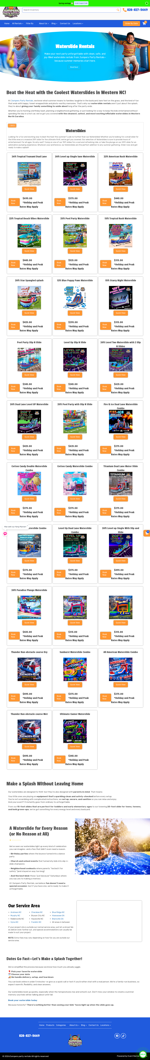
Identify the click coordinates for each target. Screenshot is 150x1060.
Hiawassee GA (58, 915)
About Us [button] (43, 23)
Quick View (29, 189)
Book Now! (74, 67)
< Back (12, 125)
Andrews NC (16, 912)
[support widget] (143, 1054)
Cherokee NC (37, 912)
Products (50, 1025)
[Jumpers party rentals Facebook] (117, 1035)
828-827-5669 (29, 1036)
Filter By (29, 23)
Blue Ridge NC (58, 912)
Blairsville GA (58, 919)
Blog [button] (54, 23)
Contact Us (65, 23)
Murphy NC (15, 915)
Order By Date (131, 23)
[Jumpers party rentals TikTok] (123, 1035)
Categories (61, 1025)
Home (6, 23)
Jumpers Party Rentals (22, 100)
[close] (146, 3)
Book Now (13, 202)
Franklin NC (36, 922)
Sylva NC (14, 922)
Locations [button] (77, 23)
